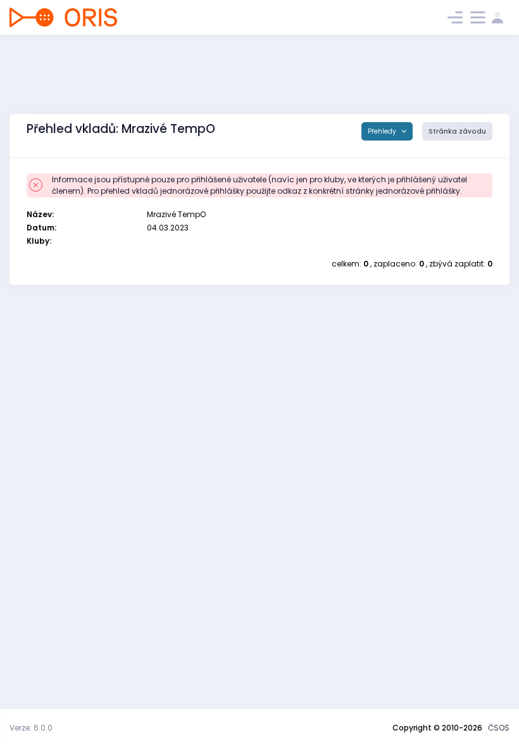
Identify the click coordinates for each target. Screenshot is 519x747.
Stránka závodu (457, 131)
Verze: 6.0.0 (31, 727)
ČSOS (499, 727)
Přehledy (383, 131)
